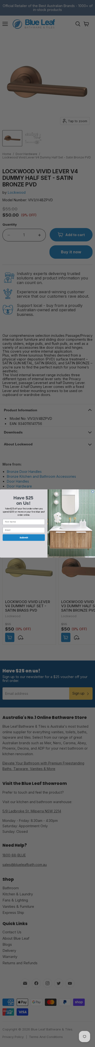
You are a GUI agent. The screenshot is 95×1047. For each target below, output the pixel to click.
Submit (23, 537)
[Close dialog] (92, 491)
